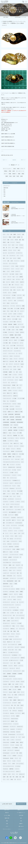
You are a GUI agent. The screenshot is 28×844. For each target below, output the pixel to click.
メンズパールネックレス (7, 480)
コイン (18, 255)
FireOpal (16, 440)
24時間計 (21, 591)
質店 (23, 239)
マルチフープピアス (6, 633)
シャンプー (5, 353)
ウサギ (23, 533)
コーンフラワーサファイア (14, 554)
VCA (17, 607)
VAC (23, 509)
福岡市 (15, 234)
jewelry (4, 311)
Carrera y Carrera (6, 742)
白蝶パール (14, 520)
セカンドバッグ (12, 573)
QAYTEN (16, 684)
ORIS (22, 366)
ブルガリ (12, 239)
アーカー (9, 763)
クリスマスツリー (6, 745)
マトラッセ (5, 644)
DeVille (12, 311)
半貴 (12, 705)
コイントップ (5, 528)
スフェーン (19, 599)
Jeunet (23, 737)
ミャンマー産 (5, 660)
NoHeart (13, 493)
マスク (12, 348)
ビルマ (22, 461)
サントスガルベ (5, 321)
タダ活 (17, 329)
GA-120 (4, 393)
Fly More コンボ (21, 774)
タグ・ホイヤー (5, 274)
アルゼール (21, 747)
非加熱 (17, 493)
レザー (21, 385)
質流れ (14, 625)
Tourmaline (5, 684)
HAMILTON (5, 250)
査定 (6, 155)
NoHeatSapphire (6, 758)
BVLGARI (16, 239)
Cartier (20, 319)
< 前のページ (4, 159)
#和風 (18, 168)
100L (23, 295)
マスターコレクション (6, 295)
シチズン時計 (5, 340)
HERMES (19, 258)
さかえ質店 (13, 295)
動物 (9, 284)
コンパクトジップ (13, 578)
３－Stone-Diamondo (6, 747)
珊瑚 (4, 258)
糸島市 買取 (15, 430)
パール (8, 234)
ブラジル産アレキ (13, 401)
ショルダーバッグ (6, 573)
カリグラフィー (5, 668)
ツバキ (22, 459)
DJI (17, 774)
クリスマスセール (6, 628)
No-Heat (21, 554)
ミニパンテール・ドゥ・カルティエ (9, 588)
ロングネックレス (6, 289)
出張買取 (18, 237)
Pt (16, 737)
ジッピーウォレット (6, 715)
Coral (11, 258)
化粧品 (8, 348)
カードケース (17, 618)
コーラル (4, 647)
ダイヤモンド (18, 279)
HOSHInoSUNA (9, 575)
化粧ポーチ (5, 652)
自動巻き (4, 366)
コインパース (10, 599)
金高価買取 (9, 673)
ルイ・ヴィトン (18, 713)
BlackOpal (12, 713)
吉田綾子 (17, 715)
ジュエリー (19, 234)
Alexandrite (18, 731)
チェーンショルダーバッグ (12, 644)
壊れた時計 (22, 308)
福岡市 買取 (3, 155)
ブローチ (4, 276)
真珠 (11, 234)
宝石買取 (4, 308)
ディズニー (14, 485)
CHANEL (16, 266)
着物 (23, 776)
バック (11, 663)
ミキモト (17, 282)
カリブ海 (12, 612)
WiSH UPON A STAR (12, 676)
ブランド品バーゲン (15, 342)
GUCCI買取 (5, 332)
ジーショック (15, 390)
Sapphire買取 (12, 409)
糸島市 (4, 776)
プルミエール (13, 623)
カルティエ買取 (14, 319)
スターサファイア (10, 750)
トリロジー (19, 469)
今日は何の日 (8, 297)
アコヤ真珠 (11, 472)
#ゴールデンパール (20, 171)
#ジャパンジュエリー (7, 168)
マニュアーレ (10, 300)
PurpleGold (16, 424)
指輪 (8, 242)
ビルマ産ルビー (21, 430)
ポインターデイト (6, 369)
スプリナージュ (21, 348)
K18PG (16, 536)
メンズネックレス (16, 543)
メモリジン (5, 697)
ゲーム (4, 779)
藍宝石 (15, 692)
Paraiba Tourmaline (14, 718)
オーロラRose (17, 766)
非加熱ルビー (5, 432)
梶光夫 (9, 491)
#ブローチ (23, 168)
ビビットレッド (21, 628)
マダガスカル (14, 710)
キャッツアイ (21, 602)
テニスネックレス (6, 287)
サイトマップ (21, 829)
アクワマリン (17, 406)
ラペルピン (22, 446)
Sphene (4, 760)
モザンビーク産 (10, 649)
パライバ (16, 636)
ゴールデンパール (19, 252)
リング (17, 276)
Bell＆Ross (22, 332)
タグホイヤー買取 (12, 321)
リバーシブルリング (6, 705)
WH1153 (17, 274)
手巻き (11, 700)
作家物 (4, 620)
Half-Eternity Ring (6, 731)
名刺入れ (22, 618)
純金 (4, 282)
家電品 (10, 237)
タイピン (12, 536)
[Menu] (25, 1)
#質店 (23, 173)
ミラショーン (13, 448)
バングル (19, 475)
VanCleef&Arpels (14, 655)
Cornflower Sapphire (11, 734)
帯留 (18, 631)
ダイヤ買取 (14, 398)
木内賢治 (4, 694)
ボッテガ (18, 496)
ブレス (22, 284)
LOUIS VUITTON (19, 596)
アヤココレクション (6, 718)
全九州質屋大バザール (16, 480)
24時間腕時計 (5, 594)
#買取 (10, 173)
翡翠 (4, 509)
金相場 (8, 419)
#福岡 (6, 176)
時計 (13, 776)
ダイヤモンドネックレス (7, 403)
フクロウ (4, 538)
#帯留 (10, 171)
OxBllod (22, 705)
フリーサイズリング (12, 607)
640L (23, 289)
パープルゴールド (6, 427)
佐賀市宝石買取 (5, 416)
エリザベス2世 (21, 525)
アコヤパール (21, 358)
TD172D (20, 541)
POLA (4, 345)
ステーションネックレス (20, 615)
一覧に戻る (14, 159)
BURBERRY (14, 755)
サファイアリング (18, 409)
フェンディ (19, 289)
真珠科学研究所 (5, 583)
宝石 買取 (4, 438)
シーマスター (15, 374)
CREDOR (12, 282)
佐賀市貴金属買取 (6, 424)
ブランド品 (14, 469)
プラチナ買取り (20, 427)
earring (11, 358)
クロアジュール (5, 356)
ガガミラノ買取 (10, 308)
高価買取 (19, 689)
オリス (18, 366)
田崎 (8, 260)
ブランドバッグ (5, 483)
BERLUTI (15, 665)
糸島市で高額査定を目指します (7, 136)
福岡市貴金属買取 (18, 419)
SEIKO (19, 250)
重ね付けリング (9, 641)
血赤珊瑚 (19, 644)
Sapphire (20, 379)
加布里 (17, 742)
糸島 (23, 520)
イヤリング (15, 358)
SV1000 (4, 464)
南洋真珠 (12, 451)
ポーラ (8, 345)
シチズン (8, 271)
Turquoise (5, 763)
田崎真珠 (21, 276)
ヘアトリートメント (11, 353)
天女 (20, 573)
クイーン (11, 533)
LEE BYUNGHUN (5, 726)
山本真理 (8, 620)
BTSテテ (4, 477)
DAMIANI (20, 594)
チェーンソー (5, 237)
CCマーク (20, 353)
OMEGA (8, 303)
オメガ (4, 303)
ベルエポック (5, 596)
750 (10, 710)
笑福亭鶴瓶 (11, 334)
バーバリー (9, 755)
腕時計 (17, 247)
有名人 (21, 337)
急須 (22, 361)
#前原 (14, 176)
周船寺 (10, 689)
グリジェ (9, 694)
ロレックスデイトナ (11, 252)
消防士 (4, 271)
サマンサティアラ (12, 726)
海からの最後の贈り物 (12, 512)
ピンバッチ (5, 446)
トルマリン (5, 530)
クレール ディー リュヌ (6, 469)
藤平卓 (21, 752)
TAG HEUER (5, 324)
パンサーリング (10, 514)
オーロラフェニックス (6, 655)
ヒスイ (14, 496)
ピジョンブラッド (6, 443)
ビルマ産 (4, 631)
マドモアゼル (22, 266)
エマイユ (4, 543)
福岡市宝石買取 (17, 414)
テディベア (9, 276)
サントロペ (19, 387)
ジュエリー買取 (12, 345)
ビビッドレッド (12, 668)
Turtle (22, 435)
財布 (17, 385)
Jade (13, 684)
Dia (7, 255)
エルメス (14, 258)
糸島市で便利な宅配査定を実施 (7, 146)
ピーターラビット (14, 525)
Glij (12, 694)
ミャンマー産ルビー (18, 509)
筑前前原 (12, 721)
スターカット (13, 602)
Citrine (4, 739)
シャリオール (13, 387)
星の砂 (4, 575)
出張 (10, 155)
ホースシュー (17, 284)
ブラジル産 (5, 734)
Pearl (13, 276)
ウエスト (4, 435)
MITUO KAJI (9, 543)
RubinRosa (22, 647)
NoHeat (11, 551)
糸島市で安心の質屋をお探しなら (8, 140)
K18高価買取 (14, 673)
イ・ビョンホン (15, 723)
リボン (14, 575)
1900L (15, 300)
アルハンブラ (5, 263)
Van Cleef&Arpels (15, 610)
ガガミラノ (14, 297)
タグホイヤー (19, 321)
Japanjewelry (13, 517)
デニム (20, 655)
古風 (8, 631)
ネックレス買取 (16, 308)
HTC (9, 382)
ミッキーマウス (5, 488)
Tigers (21, 443)
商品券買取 (15, 435)
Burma (10, 432)
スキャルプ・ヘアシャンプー (7, 350)
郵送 (10, 776)
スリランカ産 (16, 551)
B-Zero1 (4, 316)
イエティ (17, 377)
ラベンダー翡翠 (5, 496)
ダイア (13, 247)
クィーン (6, 533)
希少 (4, 525)
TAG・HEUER (12, 274)
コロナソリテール (10, 647)
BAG (14, 663)
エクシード (11, 340)
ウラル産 (21, 660)
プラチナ (4, 239)
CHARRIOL (5, 390)
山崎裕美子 (10, 557)
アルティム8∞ (17, 459)
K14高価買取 (5, 676)
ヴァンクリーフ (16, 260)
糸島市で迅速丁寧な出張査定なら (8, 143)
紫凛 (11, 427)
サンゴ (7, 258)
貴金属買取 (12, 419)
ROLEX (21, 274)
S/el (6, 364)
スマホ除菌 (5, 456)
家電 (13, 456)
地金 (11, 289)
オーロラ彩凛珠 (19, 491)
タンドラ (16, 379)
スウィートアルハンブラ (13, 263)
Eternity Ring (13, 731)
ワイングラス (18, 464)
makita (8, 541)
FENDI (14, 289)
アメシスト (13, 633)
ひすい (11, 496)
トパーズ (15, 530)
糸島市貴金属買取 (6, 422)
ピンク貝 (19, 512)
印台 (17, 752)
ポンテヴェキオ (15, 557)
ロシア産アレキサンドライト (13, 660)
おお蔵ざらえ (15, 395)
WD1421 (4, 387)
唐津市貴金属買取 (20, 422)
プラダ (16, 649)
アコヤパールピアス (6, 586)
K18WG (4, 673)
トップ (22, 255)
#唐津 (21, 176)
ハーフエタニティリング (7, 485)
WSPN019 (17, 588)
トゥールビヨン (5, 700)
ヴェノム (22, 316)
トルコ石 (13, 760)
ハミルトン (21, 247)
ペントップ (17, 268)
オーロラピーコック (6, 623)
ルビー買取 (5, 414)
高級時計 (14, 700)
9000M (10, 374)
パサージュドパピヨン (19, 763)
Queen (15, 533)
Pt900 (18, 705)
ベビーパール (13, 491)
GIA (14, 641)
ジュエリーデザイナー (14, 620)
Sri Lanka (17, 681)
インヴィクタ (13, 316)
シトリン (10, 528)
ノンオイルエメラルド (12, 567)
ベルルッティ (10, 665)
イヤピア (22, 549)
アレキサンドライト (6, 268)
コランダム (14, 689)
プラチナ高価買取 (15, 747)
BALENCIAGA (11, 546)
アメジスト (18, 633)
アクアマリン (12, 406)
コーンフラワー (5, 554)
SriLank (4, 641)
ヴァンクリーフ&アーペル (7, 610)
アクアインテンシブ (20, 345)
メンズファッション (13, 477)
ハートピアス (20, 530)
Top (7, 401)
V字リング (18, 668)
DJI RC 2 (9, 774)
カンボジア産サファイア (7, 625)
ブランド (16, 758)
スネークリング (20, 324)
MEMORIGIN (10, 697)
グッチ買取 (8, 329)
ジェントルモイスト (17, 350)
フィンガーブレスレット (7, 702)
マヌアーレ (5, 300)
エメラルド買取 (5, 406)
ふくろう (20, 536)
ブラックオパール (6, 713)
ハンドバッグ (12, 681)
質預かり (4, 242)
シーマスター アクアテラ (7, 377)
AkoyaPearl (5, 618)
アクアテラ (20, 374)
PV (20, 557)
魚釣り (21, 377)
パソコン (14, 432)
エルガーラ (11, 483)
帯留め (15, 631)
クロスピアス (18, 565)
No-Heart (4, 411)
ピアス (4, 234)
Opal (4, 448)
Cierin (11, 424)
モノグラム (13, 715)
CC (16, 353)
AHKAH (13, 763)
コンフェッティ (5, 710)
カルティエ (9, 319)
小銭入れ (12, 618)
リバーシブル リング (20, 734)
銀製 (16, 361)
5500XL (8, 387)
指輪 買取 (4, 440)
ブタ (4, 567)
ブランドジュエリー (6, 266)
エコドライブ (17, 271)
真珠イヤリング (5, 361)
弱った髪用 (16, 348)
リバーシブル (12, 305)
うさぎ (19, 533)
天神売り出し (12, 628)
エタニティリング (18, 483)
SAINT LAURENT (5, 578)
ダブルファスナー (6, 663)
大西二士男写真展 (6, 337)
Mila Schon (19, 448)
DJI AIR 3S (4, 774)
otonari (13, 329)
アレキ (8, 612)
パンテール (22, 588)
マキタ (4, 541)
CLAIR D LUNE (18, 467)
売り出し (22, 625)
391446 (14, 549)
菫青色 (10, 565)
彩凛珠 (4, 612)
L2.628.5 (14, 313)
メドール (21, 342)
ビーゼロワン (20, 313)
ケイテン (21, 684)
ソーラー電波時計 (21, 340)
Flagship (22, 364)
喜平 (12, 284)
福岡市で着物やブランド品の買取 (8, 133)
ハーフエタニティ (19, 729)
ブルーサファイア (6, 686)
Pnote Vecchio (5, 768)
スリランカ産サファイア (10, 522)
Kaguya (11, 583)
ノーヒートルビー (20, 578)
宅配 (12, 155)
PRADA (20, 649)
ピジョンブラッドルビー (16, 562)
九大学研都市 (12, 742)
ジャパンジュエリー (6, 517)
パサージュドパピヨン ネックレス (8, 766)
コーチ (14, 570)
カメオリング (9, 279)
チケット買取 (19, 432)
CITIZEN (12, 271)
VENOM (4, 319)
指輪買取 (15, 324)
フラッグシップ (16, 364)
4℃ (18, 311)
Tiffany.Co (18, 242)
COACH (10, 570)
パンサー (12, 268)
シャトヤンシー (17, 604)
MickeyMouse (12, 488)
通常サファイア (5, 551)
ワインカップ (12, 464)
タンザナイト (10, 530)
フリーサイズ (5, 607)
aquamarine (12, 729)
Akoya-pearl (12, 361)
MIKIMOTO (22, 282)
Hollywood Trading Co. (7, 385)
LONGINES (14, 292)
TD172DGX (5, 557)
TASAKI (12, 260)
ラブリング (11, 364)
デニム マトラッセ (6, 657)
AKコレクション (5, 506)
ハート (21, 493)
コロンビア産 (8, 520)
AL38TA (14, 366)
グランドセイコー (12, 255)
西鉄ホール (15, 393)
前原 (4, 247)
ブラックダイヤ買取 (21, 398)
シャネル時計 (19, 623)
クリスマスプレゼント (6, 475)
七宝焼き (19, 369)
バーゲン (17, 625)
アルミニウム (10, 366)
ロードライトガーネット (17, 639)
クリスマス (12, 745)
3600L (4, 329)
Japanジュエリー (20, 517)
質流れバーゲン (9, 393)
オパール (17, 438)
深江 (21, 745)
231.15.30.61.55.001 (19, 451)
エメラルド (14, 403)
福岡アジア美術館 (18, 334)
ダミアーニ (16, 594)
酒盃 (7, 464)
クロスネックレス (6, 729)
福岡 (8, 239)
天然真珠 (4, 755)
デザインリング (16, 506)
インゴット (8, 525)
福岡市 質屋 (11, 768)
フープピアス (17, 501)
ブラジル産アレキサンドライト (13, 652)
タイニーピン (16, 446)
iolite (13, 565)
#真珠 (13, 171)
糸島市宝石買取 (10, 414)
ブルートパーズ (18, 488)
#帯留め (5, 171)
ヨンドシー (22, 311)
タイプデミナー (5, 334)
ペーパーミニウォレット (7, 549)
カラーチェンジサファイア (7, 670)
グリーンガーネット (18, 538)
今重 (15, 705)
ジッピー (4, 599)
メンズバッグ (19, 570)
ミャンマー (18, 641)
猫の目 (11, 639)
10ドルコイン (5, 570)
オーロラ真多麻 (5, 639)
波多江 (19, 702)
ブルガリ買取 (5, 342)
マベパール (5, 313)
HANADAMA (5, 665)
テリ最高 (18, 663)
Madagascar (20, 710)
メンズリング (13, 752)
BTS (7, 477)
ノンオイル (12, 739)
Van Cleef (22, 260)
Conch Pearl (12, 737)
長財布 (23, 713)
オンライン (19, 779)
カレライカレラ (18, 739)
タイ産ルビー (5, 689)
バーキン (4, 260)
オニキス (16, 472)
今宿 (23, 686)
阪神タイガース (16, 443)
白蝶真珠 (17, 549)
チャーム (22, 692)
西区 (20, 686)
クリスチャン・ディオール (17, 678)
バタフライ (5, 430)
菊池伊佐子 (22, 657)
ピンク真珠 (5, 514)
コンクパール (22, 438)
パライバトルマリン (6, 451)
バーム (12, 459)
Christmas (17, 745)
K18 (22, 279)
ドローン (13, 774)
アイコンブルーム (11, 332)
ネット (8, 779)
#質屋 (19, 173)
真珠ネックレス (5, 358)
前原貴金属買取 (12, 422)
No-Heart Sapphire (19, 522)
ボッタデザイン (5, 591)
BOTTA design (12, 591)
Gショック (20, 390)
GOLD (23, 670)
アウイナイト (5, 692)
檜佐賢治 (16, 514)
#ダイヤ (5, 173)
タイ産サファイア (21, 694)
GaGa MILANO (19, 297)
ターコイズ (18, 760)
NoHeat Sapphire (6, 737)
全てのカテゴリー (7, 185)
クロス (4, 255)
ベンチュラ (10, 250)
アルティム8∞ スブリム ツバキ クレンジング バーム (11, 461)
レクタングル (19, 295)
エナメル (4, 491)
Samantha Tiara (20, 726)
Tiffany (4, 401)
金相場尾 (14, 427)
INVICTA (18, 316)
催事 (9, 342)
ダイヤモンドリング (6, 602)
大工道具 (14, 237)
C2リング (7, 504)
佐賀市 (23, 416)
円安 (15, 311)
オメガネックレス (6, 305)
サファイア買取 (5, 409)
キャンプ (4, 379)
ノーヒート (8, 493)
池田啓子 (11, 506)
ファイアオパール (10, 440)
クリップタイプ (19, 287)
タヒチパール (18, 305)
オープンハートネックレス (15, 504)
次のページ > (23, 159)
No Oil (8, 739)
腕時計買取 (10, 324)
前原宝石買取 (12, 416)
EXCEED (15, 340)
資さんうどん (10, 435)
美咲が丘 (21, 742)
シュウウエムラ (18, 456)
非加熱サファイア (11, 411)
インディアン (20, 567)
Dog (18, 612)
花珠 (17, 573)
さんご (22, 506)
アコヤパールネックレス (7, 398)
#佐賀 (18, 176)
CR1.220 (11, 356)
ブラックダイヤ (12, 287)
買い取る (11, 758)
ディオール (5, 467)
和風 (11, 631)
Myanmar (11, 538)
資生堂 (4, 348)
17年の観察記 (12, 337)
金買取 (23, 305)
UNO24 (17, 591)
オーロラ (11, 686)
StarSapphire (17, 750)
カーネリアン (5, 512)
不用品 (12, 779)
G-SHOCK (9, 390)
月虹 (14, 615)
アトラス (22, 501)
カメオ (21, 612)
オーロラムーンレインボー (7, 615)
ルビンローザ (17, 647)
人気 (15, 779)
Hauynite (10, 692)
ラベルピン (7, 536)
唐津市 (4, 419)
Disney (19, 485)
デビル (8, 311)
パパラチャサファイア (16, 670)
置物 (7, 567)
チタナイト (9, 760)
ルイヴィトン (13, 596)
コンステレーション (14, 303)
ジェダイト (11, 594)
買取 (7, 776)
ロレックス (5, 252)
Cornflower (5, 649)
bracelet (4, 750)
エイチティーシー (14, 382)
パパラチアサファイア (9, 509)
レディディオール (6, 681)
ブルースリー (16, 697)
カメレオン (5, 292)
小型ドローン (18, 771)
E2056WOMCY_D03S (11, 467)
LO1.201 (14, 369)
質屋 (8, 155)
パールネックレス (17, 356)
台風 (4, 297)
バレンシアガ (5, 546)
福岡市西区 (16, 686)
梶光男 (16, 694)
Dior (4, 504)
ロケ (11, 369)
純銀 (19, 361)
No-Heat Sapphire (6, 752)
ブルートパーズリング (13, 559)
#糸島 (10, 176)
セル (4, 364)
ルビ (12, 586)
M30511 (14, 599)
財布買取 (13, 385)
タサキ (4, 279)
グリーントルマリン (16, 528)
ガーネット (5, 636)
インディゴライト (11, 636)
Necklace (8, 448)
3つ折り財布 (17, 546)
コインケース (21, 665)
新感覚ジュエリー (21, 700)
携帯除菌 (9, 456)
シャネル (12, 266)
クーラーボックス (10, 379)
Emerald (19, 403)
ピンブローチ (10, 446)
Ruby (13, 279)
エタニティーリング (6, 721)
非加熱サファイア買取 (18, 411)
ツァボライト (17, 768)
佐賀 (4, 520)
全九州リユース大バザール (7, 395)
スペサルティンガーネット (7, 723)
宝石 (20, 776)
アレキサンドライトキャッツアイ (8, 604)
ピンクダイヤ (15, 702)
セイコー (14, 250)
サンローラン (19, 575)
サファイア (5, 382)
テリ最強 (15, 583)
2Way (11, 443)
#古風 (14, 168)
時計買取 (21, 329)
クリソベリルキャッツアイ (7, 678)
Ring (16, 721)
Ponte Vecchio (5, 559)
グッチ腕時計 (5, 374)
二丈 (20, 758)
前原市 (4, 493)
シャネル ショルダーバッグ (15, 657)
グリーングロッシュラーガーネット (9, 771)
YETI (13, 377)
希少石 (18, 692)
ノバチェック (20, 755)
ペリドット (19, 520)
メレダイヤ (10, 313)
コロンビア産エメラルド (7, 562)
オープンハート (5, 472)
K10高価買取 (20, 673)
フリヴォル (21, 610)
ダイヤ (9, 247)
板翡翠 (10, 684)
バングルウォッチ (20, 300)
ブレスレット (5, 284)
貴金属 (17, 776)
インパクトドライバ (14, 541)
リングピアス (12, 501)
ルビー (22, 268)
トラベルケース (5, 501)
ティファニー (13, 242)
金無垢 (8, 316)
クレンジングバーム (6, 459)
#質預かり (14, 173)
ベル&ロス (17, 332)
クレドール (8, 282)
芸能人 (17, 337)
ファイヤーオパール (11, 438)
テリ (17, 628)
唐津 (4, 522)
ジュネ (19, 737)
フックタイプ (14, 475)
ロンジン (9, 292)
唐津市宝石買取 (18, 416)
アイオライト (5, 565)
